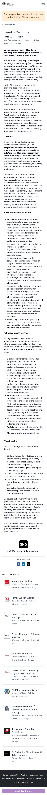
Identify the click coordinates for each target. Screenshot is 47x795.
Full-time (35, 40)
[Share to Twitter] (28, 564)
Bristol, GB (8, 44)
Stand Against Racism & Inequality (25, 735)
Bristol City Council (19, 601)
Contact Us (40, 778)
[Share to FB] (18, 564)
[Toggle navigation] (43, 4)
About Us (14, 775)
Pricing (24, 775)
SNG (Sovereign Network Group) (17, 40)
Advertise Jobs (36, 775)
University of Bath (19, 693)
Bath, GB (15, 696)
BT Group (15, 620)
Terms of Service (24, 778)
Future (14, 758)
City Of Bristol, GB (19, 660)
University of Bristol (19, 657)
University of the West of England (25, 584)
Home (5, 775)
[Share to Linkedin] (23, 564)
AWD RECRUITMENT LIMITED (22, 715)
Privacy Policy (8, 778)
